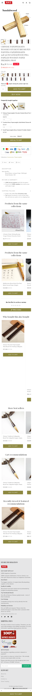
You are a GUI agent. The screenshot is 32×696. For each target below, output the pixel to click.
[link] (5, 683)
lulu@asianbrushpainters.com (9, 614)
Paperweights (18, 157)
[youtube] (9, 616)
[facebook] (2, 616)
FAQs (2, 676)
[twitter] (5, 616)
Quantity (3, 85)
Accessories (10, 157)
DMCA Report (7, 688)
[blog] (12, 616)
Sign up (26, 666)
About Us (3, 674)
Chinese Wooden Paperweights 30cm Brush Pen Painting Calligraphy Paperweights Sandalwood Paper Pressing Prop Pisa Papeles (13, 346)
